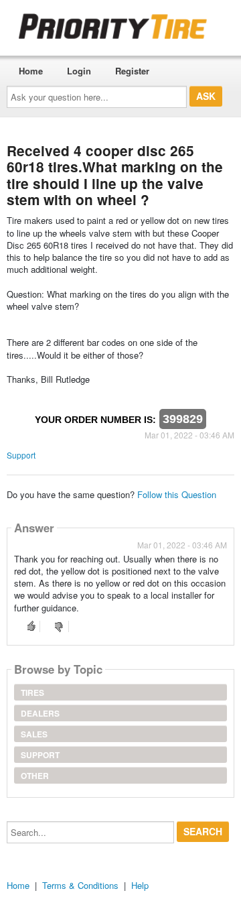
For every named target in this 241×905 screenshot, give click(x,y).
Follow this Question (176, 494)
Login (79, 70)
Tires (32, 692)
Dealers (40, 713)
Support (21, 455)
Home (31, 70)
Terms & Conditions (80, 885)
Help (140, 885)
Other (35, 776)
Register (132, 70)
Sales (34, 734)
